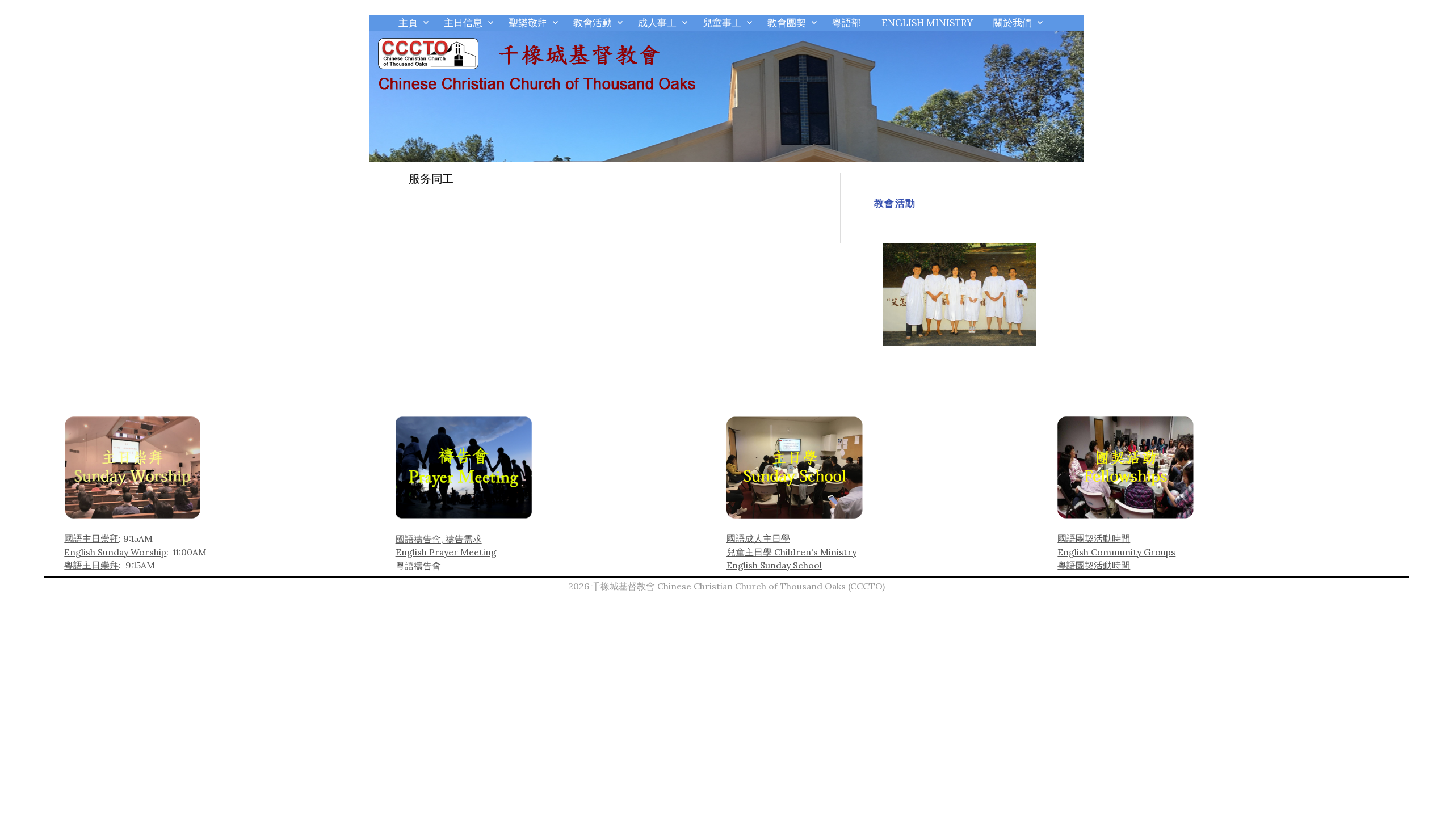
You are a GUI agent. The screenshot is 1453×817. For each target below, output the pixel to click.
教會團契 (786, 22)
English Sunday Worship (115, 552)
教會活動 (592, 22)
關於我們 (1012, 22)
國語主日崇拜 (91, 538)
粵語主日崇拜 (91, 565)
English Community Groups (1116, 552)
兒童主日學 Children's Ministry (791, 552)
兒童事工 (722, 22)
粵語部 (846, 22)
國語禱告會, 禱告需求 (439, 539)
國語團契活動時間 (1093, 538)
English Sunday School (774, 565)
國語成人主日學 (758, 538)
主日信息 (463, 22)
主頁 (408, 22)
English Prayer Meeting (446, 552)
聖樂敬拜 (528, 22)
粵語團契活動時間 (1093, 565)
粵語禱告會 (418, 565)
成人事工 (657, 22)
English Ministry (927, 22)
